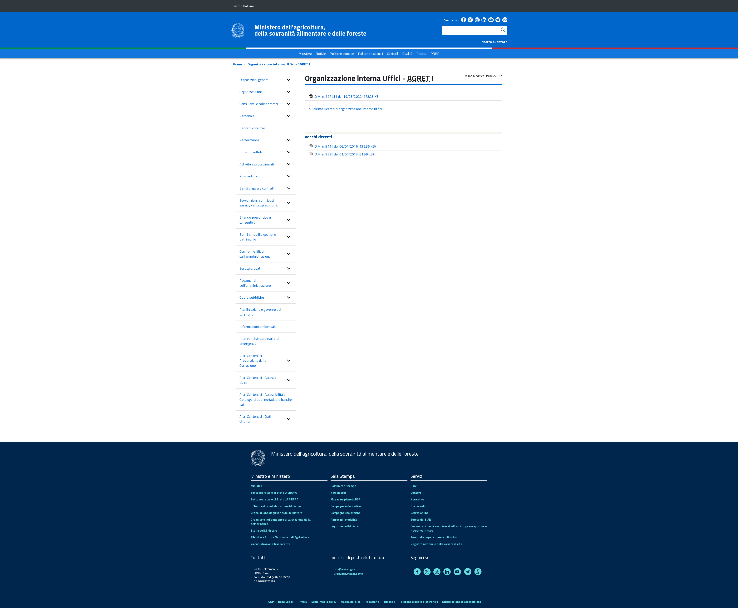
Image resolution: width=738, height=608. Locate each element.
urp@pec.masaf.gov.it (348, 573)
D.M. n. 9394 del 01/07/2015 (344, 154)
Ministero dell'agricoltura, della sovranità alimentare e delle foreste (310, 30)
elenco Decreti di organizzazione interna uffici (347, 108)
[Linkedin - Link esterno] (483, 20)
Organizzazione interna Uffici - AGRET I (279, 64)
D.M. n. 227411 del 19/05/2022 (347, 96)
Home (237, 64)
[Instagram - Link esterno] (477, 20)
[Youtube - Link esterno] (491, 20)
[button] (289, 80)
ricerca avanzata (494, 41)
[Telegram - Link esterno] (498, 20)
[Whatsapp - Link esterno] (504, 20)
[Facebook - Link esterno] (463, 20)
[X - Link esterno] (470, 20)
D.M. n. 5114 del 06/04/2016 (345, 146)
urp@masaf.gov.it (346, 569)
